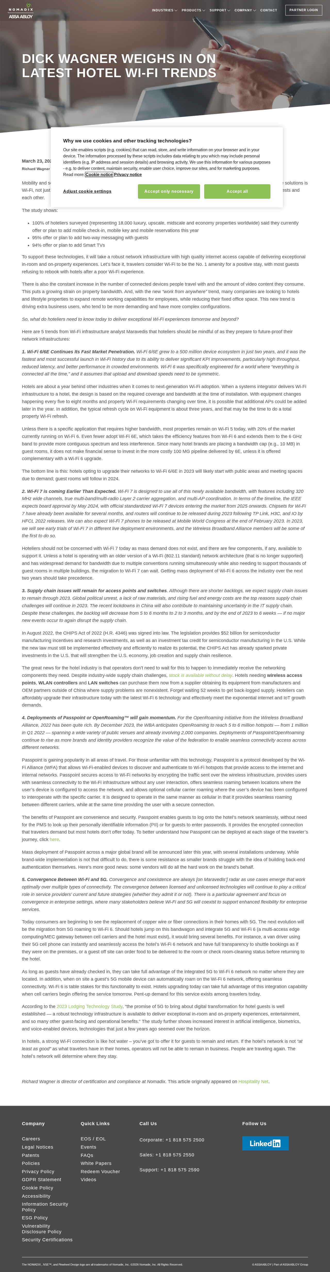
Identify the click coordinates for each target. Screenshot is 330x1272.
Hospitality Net (253, 1081)
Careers (31, 1138)
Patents (30, 1155)
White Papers (96, 1163)
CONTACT (268, 10)
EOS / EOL (93, 1138)
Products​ (191, 10)
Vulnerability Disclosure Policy (42, 1228)
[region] (167, 167)
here (54, 839)
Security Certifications (47, 1239)
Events (88, 1147)
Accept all (237, 191)
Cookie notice (99, 174)
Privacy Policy (38, 1171)
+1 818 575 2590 (180, 1169)
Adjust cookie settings (87, 191)
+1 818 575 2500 (185, 1139)
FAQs (87, 1155)
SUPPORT (218, 10)
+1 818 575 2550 (174, 1154)
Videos (88, 1179)
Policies (31, 1163)
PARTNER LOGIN (304, 10)
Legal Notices (37, 1147)
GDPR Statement (41, 1179)
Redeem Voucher (100, 1171)
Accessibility (36, 1196)
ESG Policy (35, 1217)
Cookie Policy (37, 1187)
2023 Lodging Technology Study (89, 1006)
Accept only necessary (169, 191)
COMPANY (243, 10)
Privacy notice (128, 174)
